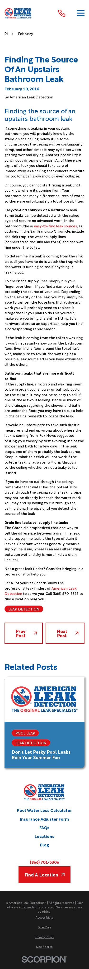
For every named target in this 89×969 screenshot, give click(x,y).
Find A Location (41, 874)
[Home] (18, 13)
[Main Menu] (80, 13)
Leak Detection (23, 608)
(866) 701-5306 (44, 862)
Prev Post (20, 633)
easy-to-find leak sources (55, 225)
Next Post (62, 633)
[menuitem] (44, 917)
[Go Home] (6, 33)
